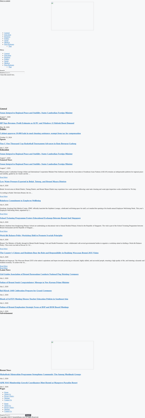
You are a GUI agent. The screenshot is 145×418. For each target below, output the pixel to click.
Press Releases (9, 44)
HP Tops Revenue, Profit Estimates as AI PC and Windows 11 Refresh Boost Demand (37, 123)
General (7, 33)
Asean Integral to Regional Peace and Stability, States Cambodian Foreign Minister (36, 113)
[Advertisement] (72, 92)
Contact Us (8, 400)
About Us (7, 394)
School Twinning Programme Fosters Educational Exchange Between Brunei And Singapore (40, 218)
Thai (10, 46)
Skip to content (5, 1)
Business (7, 37)
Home (6, 392)
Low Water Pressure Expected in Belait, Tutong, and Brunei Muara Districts (33, 181)
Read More (4, 177)
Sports (6, 40)
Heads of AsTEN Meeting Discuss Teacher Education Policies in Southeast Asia (34, 299)
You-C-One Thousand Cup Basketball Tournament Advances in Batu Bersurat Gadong (38, 143)
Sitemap (7, 398)
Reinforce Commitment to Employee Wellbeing (20, 200)
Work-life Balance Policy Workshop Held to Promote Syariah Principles (31, 235)
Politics (6, 39)
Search (2, 73)
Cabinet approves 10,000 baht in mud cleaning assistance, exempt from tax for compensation (40, 133)
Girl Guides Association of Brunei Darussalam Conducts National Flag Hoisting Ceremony (39, 274)
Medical (7, 42)
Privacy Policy (9, 396)
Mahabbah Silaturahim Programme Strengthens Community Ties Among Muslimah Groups (40, 374)
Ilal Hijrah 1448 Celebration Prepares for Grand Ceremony (26, 290)
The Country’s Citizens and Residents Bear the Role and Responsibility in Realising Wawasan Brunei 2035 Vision (49, 253)
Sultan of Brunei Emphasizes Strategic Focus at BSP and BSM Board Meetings (34, 307)
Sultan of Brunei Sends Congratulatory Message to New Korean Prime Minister (34, 282)
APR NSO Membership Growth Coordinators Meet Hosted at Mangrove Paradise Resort (38, 383)
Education (7, 35)
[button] (72, 50)
